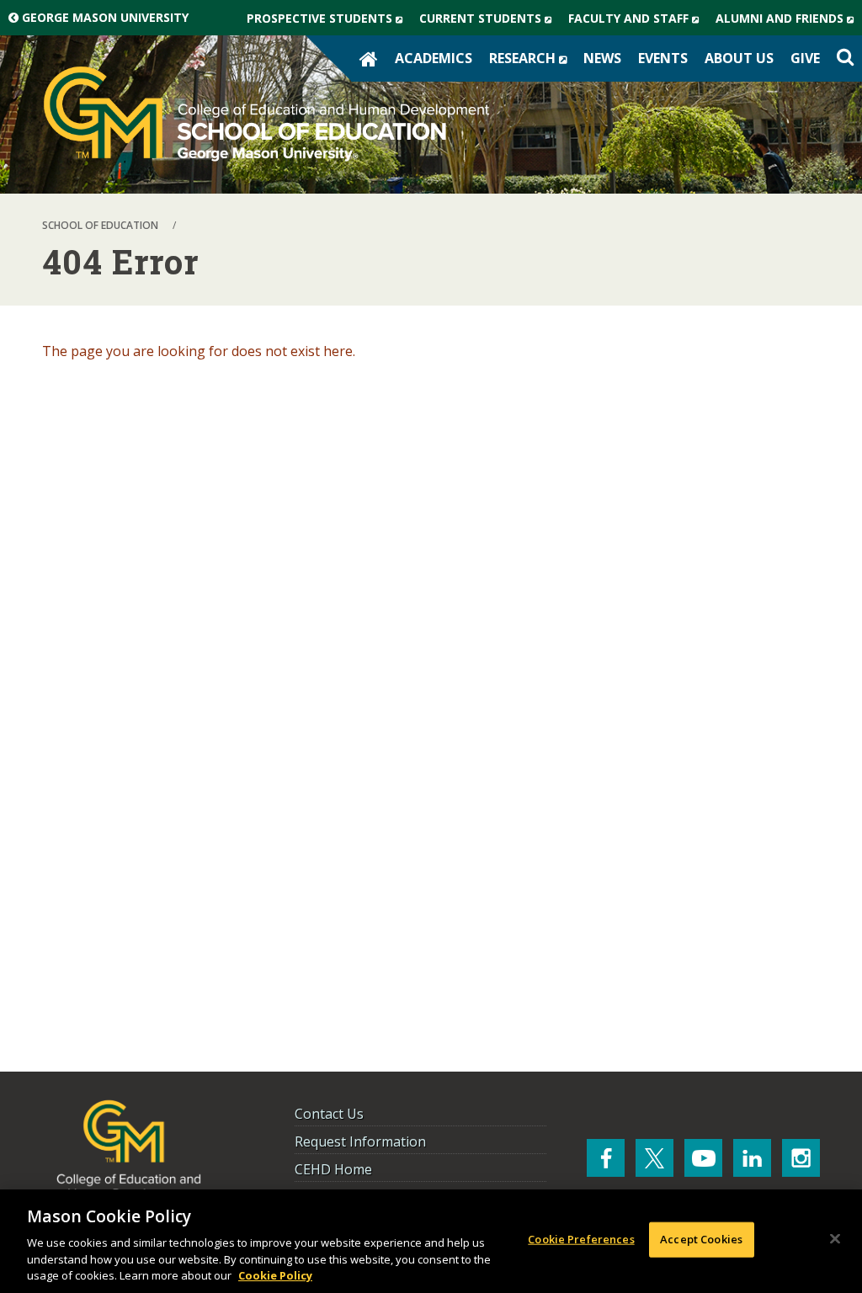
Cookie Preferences (581, 1239)
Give (805, 58)
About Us (739, 58)
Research (532, 62)
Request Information (360, 1141)
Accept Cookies (701, 1239)
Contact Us (329, 1113)
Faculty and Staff (637, 22)
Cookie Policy (275, 1275)
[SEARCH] (845, 57)
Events (663, 58)
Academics (433, 58)
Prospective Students (329, 22)
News (602, 58)
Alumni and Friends (789, 22)
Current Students (489, 22)
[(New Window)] (606, 1158)
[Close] (835, 1239)
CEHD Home (333, 1169)
